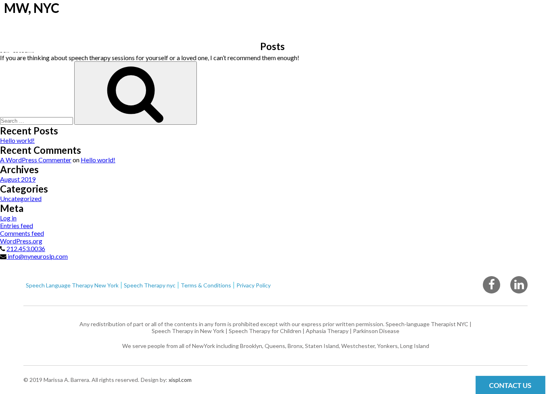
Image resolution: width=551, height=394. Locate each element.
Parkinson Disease (376, 330)
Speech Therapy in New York (188, 330)
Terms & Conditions (206, 285)
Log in (8, 218)
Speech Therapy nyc (149, 285)
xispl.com (179, 379)
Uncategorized (21, 198)
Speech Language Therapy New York (72, 285)
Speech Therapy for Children (265, 330)
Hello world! (17, 140)
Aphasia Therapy (327, 330)
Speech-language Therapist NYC (427, 324)
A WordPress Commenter (35, 159)
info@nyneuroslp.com (37, 256)
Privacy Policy (253, 285)
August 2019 (17, 179)
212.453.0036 (25, 248)
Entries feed (16, 225)
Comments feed (22, 233)
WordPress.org (21, 241)
